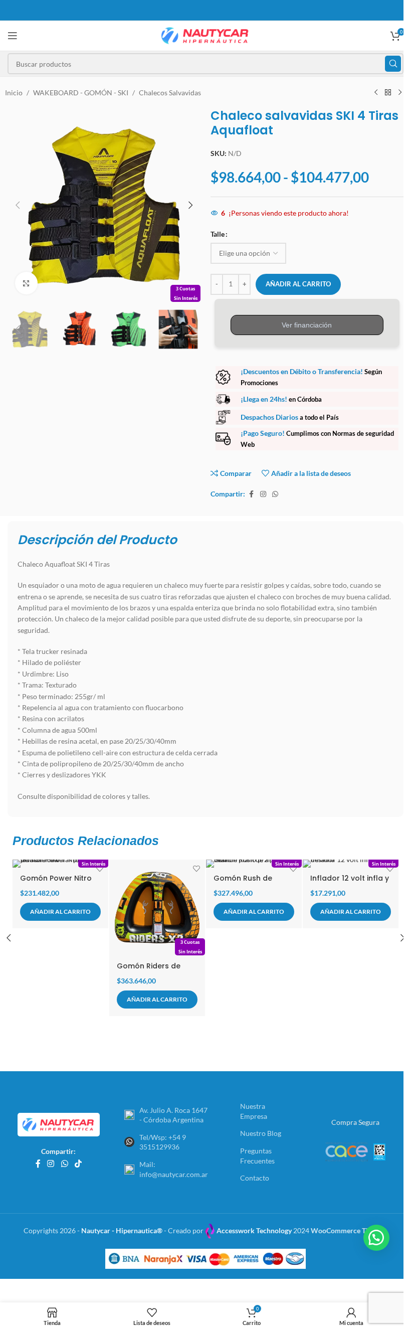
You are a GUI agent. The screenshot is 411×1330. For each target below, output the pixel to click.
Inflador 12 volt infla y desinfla (349, 883)
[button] (18, 205)
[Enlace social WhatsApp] (275, 494)
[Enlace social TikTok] (78, 1164)
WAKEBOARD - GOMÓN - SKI (80, 92)
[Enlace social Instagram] (263, 494)
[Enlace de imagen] (58, 1123)
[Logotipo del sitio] (206, 35)
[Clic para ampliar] (26, 283)
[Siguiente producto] (400, 93)
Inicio (14, 92)
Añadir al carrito (298, 284)
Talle (218, 234)
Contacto (254, 1178)
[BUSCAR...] (393, 64)
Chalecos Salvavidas (170, 92)
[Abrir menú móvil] (13, 36)
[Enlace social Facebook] (251, 494)
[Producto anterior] (376, 93)
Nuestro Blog (260, 1133)
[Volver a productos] (388, 93)
